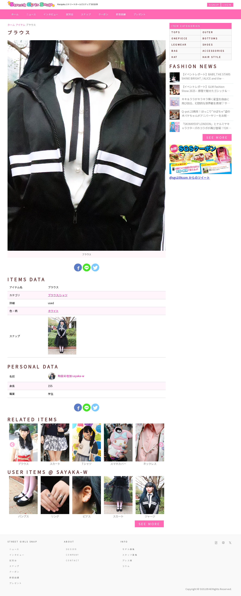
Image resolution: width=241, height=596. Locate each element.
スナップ (86, 14)
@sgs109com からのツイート (189, 177)
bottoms (210, 38)
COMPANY (72, 554)
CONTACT (73, 560)
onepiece (180, 38)
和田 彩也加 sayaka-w (70, 376)
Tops (176, 32)
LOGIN (227, 4)
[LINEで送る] (87, 267)
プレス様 (127, 560)
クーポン (103, 14)
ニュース (31, 14)
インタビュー (50, 14)
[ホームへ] (31, 4)
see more (149, 524)
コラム (126, 566)
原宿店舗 (121, 14)
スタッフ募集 (129, 554)
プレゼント (139, 14)
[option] (87, 149)
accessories (214, 50)
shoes (208, 44)
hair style (212, 56)
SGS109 (71, 549)
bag (175, 50)
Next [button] (161, 445)
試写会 (70, 14)
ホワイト (53, 311)
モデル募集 (128, 549)
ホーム (15, 14)
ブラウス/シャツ (57, 295)
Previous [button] (12, 445)
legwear (179, 44)
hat (175, 56)
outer (208, 32)
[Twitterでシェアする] (95, 267)
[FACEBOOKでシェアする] (78, 267)
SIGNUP (214, 4)
